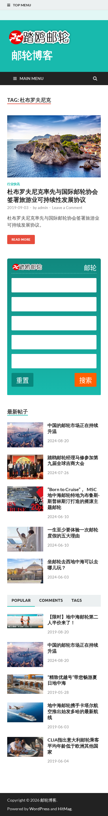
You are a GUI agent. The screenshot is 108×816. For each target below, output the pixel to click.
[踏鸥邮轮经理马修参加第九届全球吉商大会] (25, 458)
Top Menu (22, 5)
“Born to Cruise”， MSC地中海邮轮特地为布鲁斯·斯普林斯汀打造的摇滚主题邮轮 (73, 498)
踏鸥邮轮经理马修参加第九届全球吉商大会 (73, 460)
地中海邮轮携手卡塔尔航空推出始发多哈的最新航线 (73, 711)
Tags (76, 600)
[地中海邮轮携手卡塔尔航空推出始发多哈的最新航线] (25, 705)
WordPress (39, 808)
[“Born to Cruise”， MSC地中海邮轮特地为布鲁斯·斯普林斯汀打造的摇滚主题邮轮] (25, 490)
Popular (21, 600)
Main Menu (31, 78)
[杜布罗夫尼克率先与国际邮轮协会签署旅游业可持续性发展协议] (54, 148)
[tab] (21, 600)
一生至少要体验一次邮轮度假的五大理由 (73, 532)
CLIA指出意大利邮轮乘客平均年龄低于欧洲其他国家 (73, 745)
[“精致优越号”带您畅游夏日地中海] (25, 677)
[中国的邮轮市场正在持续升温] (25, 425)
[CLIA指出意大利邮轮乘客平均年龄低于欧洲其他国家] (25, 740)
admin (43, 207)
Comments (51, 600)
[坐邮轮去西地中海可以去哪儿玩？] (25, 562)
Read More (19, 238)
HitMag (64, 808)
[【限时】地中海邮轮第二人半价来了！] (25, 617)
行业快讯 (13, 184)
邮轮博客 (32, 55)
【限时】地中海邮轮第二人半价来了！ (73, 619)
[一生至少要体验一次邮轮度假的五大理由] (25, 530)
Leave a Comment (67, 207)
